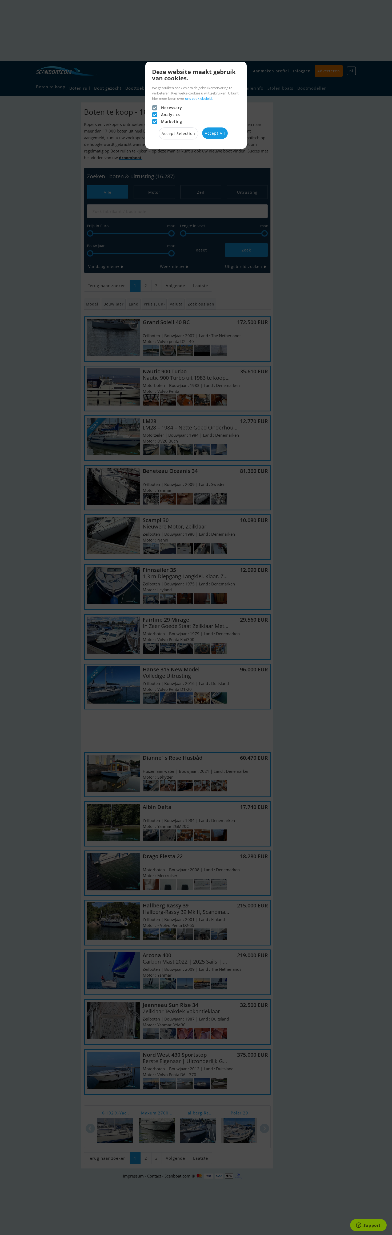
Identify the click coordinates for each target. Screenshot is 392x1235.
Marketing (171, 121)
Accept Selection (178, 133)
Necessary (171, 107)
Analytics (170, 114)
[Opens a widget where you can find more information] (368, 1225)
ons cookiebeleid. (199, 98)
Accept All (215, 133)
